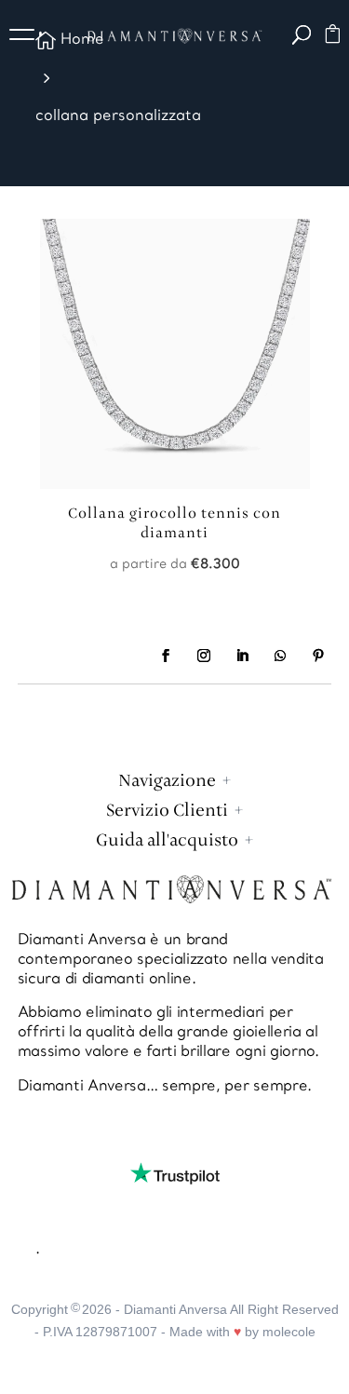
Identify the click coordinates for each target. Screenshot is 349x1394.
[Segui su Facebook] (166, 656)
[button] (28, 37)
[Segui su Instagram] (204, 656)
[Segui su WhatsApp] (280, 656)
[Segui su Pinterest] (318, 656)
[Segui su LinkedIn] (242, 656)
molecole (288, 1331)
